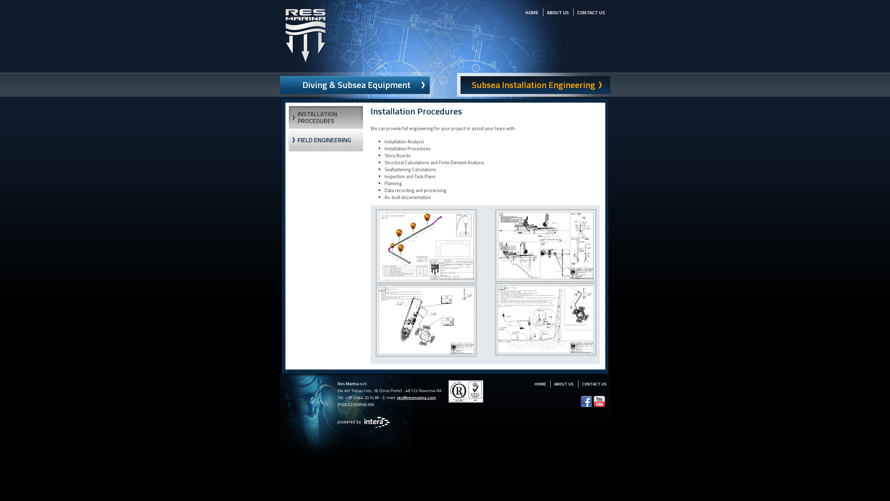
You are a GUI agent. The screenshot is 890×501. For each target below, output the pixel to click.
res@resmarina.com (416, 397)
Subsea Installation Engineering (533, 85)
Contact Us (591, 12)
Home (532, 12)
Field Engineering (324, 140)
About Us (558, 12)
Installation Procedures (317, 117)
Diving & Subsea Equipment (356, 85)
